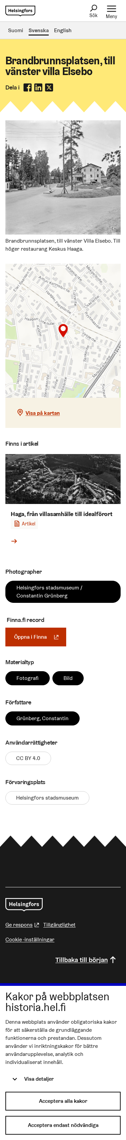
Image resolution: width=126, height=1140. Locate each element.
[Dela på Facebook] (27, 87)
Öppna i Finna (40, 636)
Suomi (15, 30)
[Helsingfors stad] (24, 904)
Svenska (39, 30)
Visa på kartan (43, 413)
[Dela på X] (49, 87)
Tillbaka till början (81, 959)
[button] (63, 330)
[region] (63, 331)
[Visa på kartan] (63, 331)
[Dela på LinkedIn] (38, 87)
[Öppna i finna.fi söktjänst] (63, 232)
